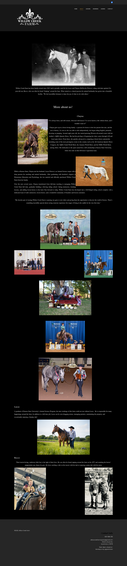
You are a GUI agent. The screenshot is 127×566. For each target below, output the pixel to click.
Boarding (95, 9)
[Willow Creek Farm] (29, 17)
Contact (110, 9)
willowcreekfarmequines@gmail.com (101, 540)
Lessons (88, 9)
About (81, 9)
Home (75, 9)
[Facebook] (112, 2)
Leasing (103, 9)
